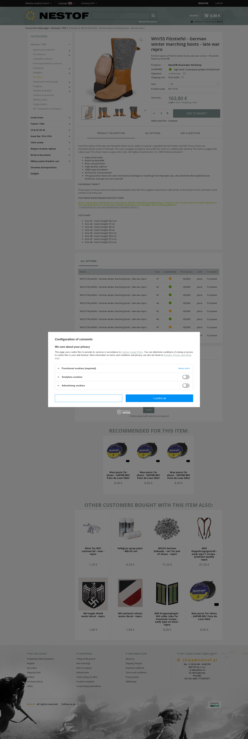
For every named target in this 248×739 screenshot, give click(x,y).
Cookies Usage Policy (132, 352)
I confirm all (159, 398)
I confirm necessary (88, 398)
